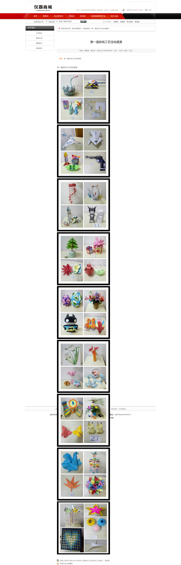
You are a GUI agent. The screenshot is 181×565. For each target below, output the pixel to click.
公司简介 (39, 33)
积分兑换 (114, 16)
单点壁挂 (130, 22)
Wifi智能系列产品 (98, 16)
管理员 (107, 561)
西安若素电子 (77, 28)
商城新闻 (86, 28)
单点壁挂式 (58, 16)
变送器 (71, 16)
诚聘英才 (39, 43)
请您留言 (39, 48)
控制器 (82, 16)
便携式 (45, 16)
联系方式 (39, 38)
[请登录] (100, 10)
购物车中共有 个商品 (135, 10)
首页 (35, 16)
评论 (71, 561)
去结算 (149, 10)
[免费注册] (114, 10)
